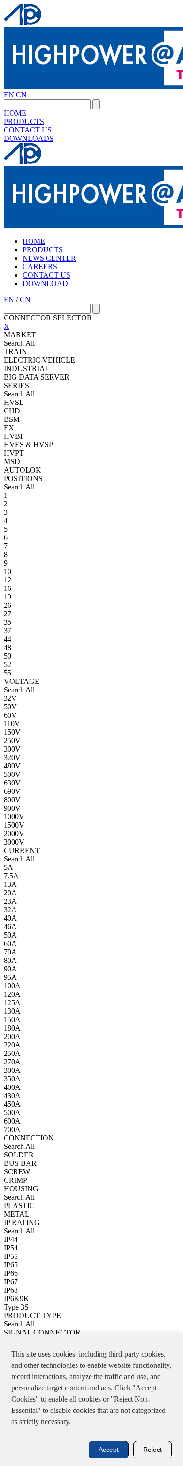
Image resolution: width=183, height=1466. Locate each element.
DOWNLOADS (28, 138)
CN (21, 95)
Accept (109, 1449)
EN (9, 95)
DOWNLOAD (45, 283)
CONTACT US (28, 130)
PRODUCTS (24, 121)
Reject (152, 1449)
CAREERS (40, 267)
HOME (15, 113)
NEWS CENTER (49, 258)
